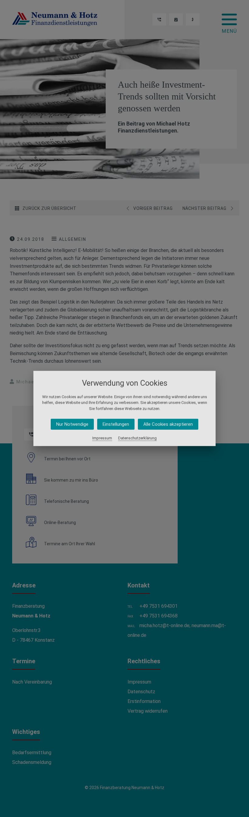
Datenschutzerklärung (137, 438)
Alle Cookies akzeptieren (168, 424)
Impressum (102, 438)
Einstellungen (116, 424)
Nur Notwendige (72, 424)
